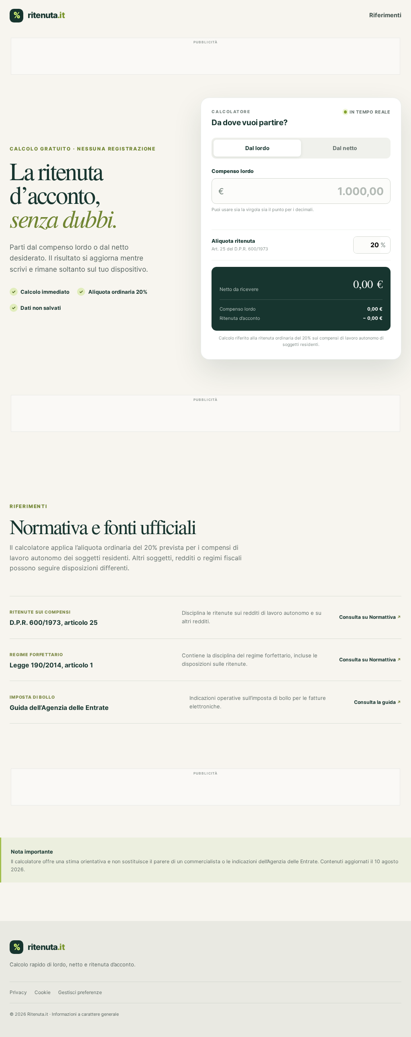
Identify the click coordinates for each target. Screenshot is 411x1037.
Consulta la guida (377, 702)
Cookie (43, 992)
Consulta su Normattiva (370, 617)
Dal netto (345, 148)
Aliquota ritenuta (233, 241)
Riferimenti (385, 15)
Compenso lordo (233, 171)
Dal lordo (257, 148)
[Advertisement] (205, 56)
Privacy (18, 992)
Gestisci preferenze (80, 992)
